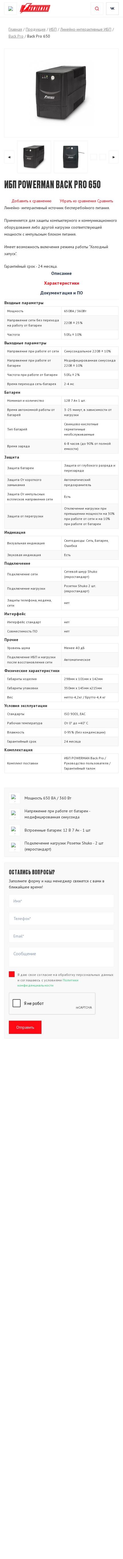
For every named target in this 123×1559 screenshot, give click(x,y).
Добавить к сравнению (31, 200)
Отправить (25, 1027)
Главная (15, 29)
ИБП (53, 29)
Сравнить (105, 200)
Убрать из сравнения (78, 200)
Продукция (35, 29)
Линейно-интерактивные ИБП (85, 29)
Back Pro (16, 36)
